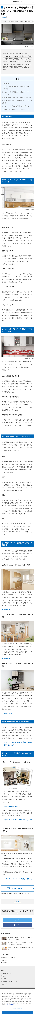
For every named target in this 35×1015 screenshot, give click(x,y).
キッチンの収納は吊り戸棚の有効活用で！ (16, 106)
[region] (17, 1001)
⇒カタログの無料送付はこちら (11, 806)
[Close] (33, 991)
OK (17, 1012)
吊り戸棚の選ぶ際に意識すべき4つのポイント (17, 97)
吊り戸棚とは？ (8, 83)
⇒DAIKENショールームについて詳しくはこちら (17, 879)
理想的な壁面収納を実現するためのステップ (17, 109)
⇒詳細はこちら (7, 609)
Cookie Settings (17, 1008)
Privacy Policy (10, 1004)
